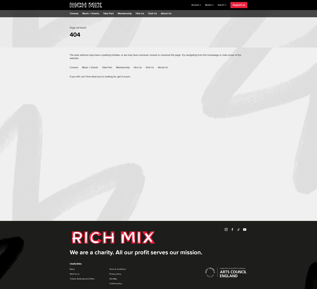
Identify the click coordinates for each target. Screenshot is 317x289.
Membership (125, 13)
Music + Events (90, 13)
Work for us (74, 274)
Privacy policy (115, 274)
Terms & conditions (117, 269)
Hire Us (140, 13)
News (72, 269)
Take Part (108, 13)
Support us (239, 5)
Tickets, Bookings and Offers (82, 279)
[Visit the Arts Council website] (225, 272)
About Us (166, 13)
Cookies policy (115, 283)
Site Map (113, 279)
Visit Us (152, 13)
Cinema (74, 13)
